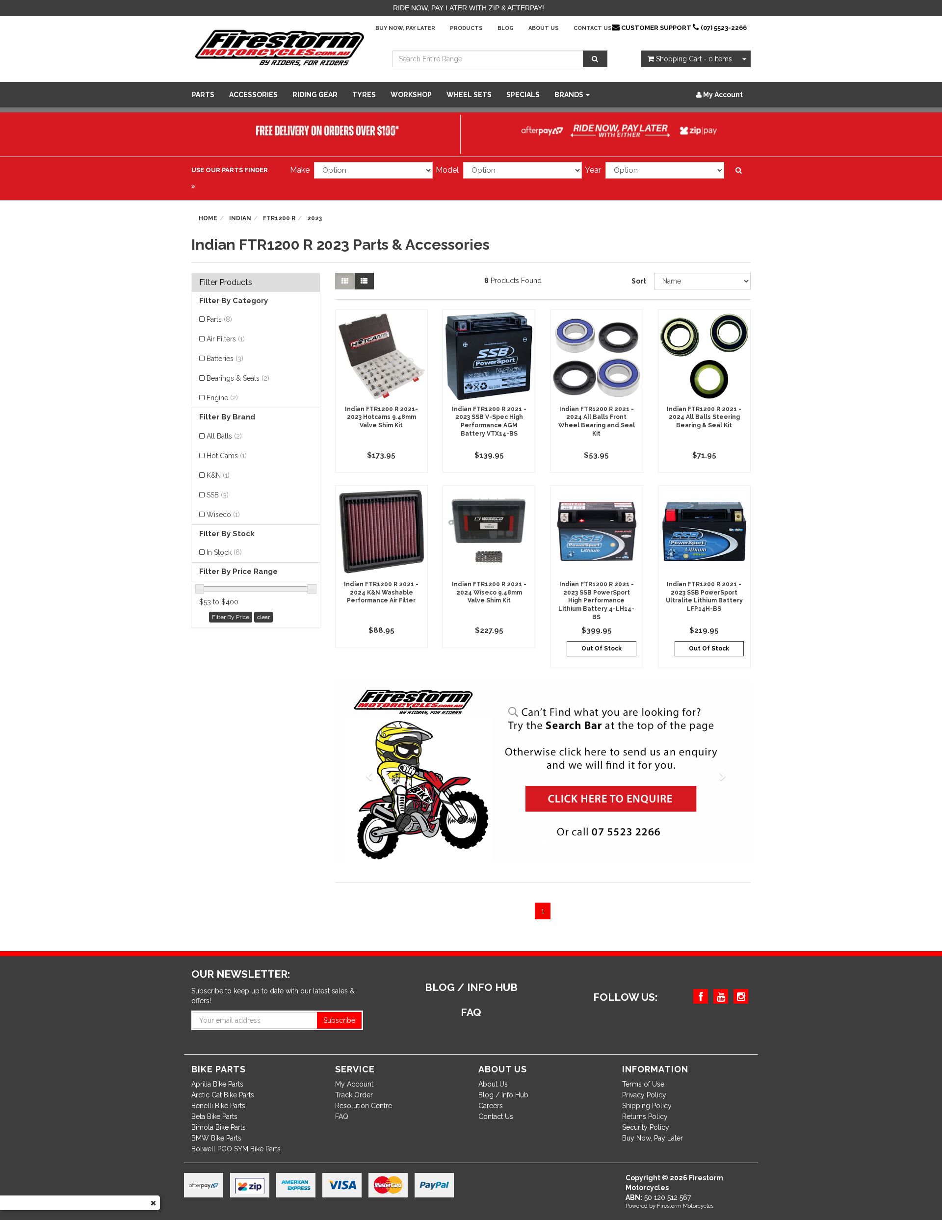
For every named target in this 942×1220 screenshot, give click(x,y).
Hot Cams (227, 456)
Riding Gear (315, 95)
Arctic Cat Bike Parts (222, 1095)
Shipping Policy (647, 1106)
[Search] (595, 59)
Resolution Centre (363, 1106)
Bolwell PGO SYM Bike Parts (236, 1149)
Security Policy (645, 1127)
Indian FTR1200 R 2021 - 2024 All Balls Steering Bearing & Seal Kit (704, 417)
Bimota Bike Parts (218, 1127)
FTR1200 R (279, 218)
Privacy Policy (644, 1095)
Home (208, 218)
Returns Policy (645, 1116)
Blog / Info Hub (503, 1095)
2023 (314, 218)
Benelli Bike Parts (218, 1106)
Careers (490, 1106)
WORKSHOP (411, 95)
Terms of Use (643, 1084)
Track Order (354, 1095)
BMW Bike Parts (216, 1138)
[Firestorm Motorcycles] (279, 47)
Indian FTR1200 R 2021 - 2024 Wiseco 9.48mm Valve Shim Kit (489, 592)
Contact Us (593, 28)
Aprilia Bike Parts (217, 1084)
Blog (505, 28)
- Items (694, 59)
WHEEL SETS (469, 95)
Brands (569, 95)
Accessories (253, 95)
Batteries (225, 359)
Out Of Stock (601, 648)
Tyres (364, 95)
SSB (218, 495)
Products (466, 28)
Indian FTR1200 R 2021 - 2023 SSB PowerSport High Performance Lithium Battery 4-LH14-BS (596, 601)
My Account (354, 1084)
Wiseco (223, 515)
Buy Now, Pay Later (405, 28)
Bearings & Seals (238, 378)
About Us (543, 28)
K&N (218, 475)
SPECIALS (523, 95)
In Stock (224, 552)
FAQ (341, 1116)
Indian (240, 218)
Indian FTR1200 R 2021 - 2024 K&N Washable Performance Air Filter (381, 592)
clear (263, 617)
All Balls (224, 436)
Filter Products (225, 282)
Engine (222, 398)
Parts (203, 95)
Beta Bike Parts (214, 1116)
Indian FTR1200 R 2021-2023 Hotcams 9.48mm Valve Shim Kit (381, 417)
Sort (638, 281)
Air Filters (226, 339)
